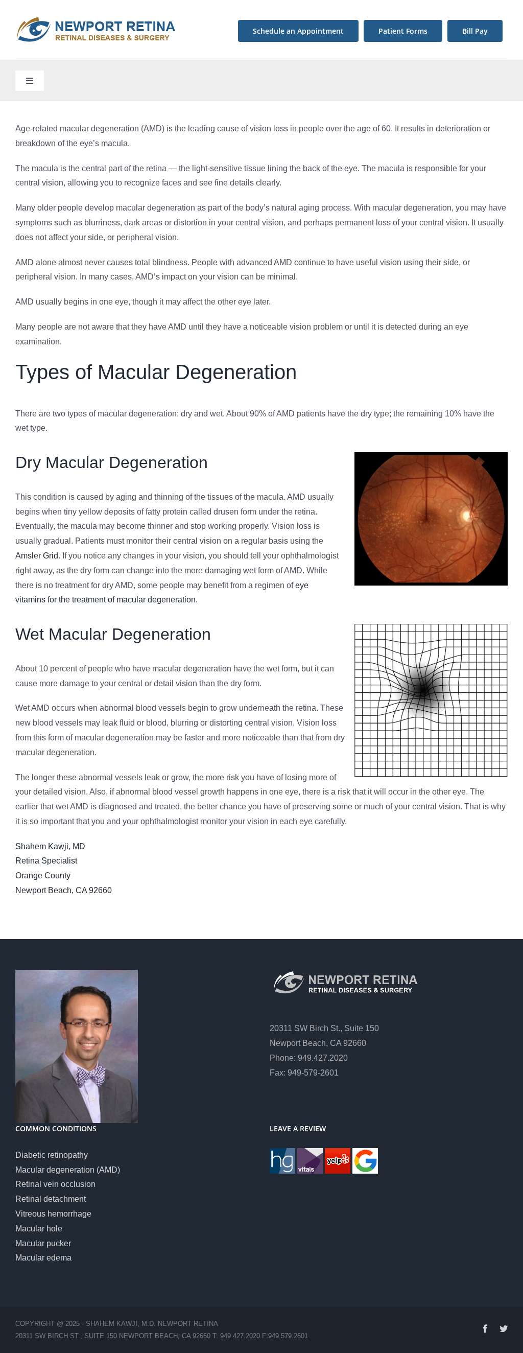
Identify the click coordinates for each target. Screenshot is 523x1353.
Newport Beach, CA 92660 (63, 890)
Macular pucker (43, 1243)
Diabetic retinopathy (51, 1155)
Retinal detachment (50, 1199)
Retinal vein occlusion (55, 1184)
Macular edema (43, 1257)
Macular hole (38, 1228)
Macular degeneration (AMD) (67, 1169)
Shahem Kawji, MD (50, 846)
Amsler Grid (36, 555)
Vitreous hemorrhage (53, 1213)
